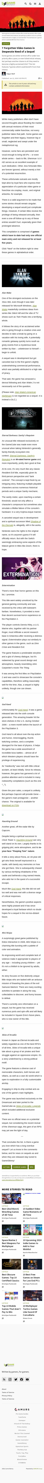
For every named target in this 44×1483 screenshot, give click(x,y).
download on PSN (10, 805)
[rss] (4, 1379)
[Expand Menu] (35, 3)
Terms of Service (8, 1392)
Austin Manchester (30, 1252)
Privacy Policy (7, 1396)
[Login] (39, 3)
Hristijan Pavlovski (9, 1218)
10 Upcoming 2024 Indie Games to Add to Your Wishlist (32, 1245)
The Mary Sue (22, 1450)
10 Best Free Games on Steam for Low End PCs (31, 1277)
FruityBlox (22, 1456)
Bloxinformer (22, 1459)
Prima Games (22, 1427)
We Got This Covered (22, 1433)
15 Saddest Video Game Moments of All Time (32, 1211)
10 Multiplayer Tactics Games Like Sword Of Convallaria (30, 1310)
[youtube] (27, 1379)
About (4, 1389)
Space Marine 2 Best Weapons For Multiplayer (11, 1243)
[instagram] (10, 1379)
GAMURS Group (37, 1469)
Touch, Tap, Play (22, 1453)
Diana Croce (27, 1318)
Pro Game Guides (22, 1414)
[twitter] (15, 1379)
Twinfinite (22, 1417)
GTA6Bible (22, 1463)
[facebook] (21, 1379)
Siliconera (22, 1430)
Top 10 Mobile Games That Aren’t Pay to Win (11, 1308)
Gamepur (22, 1420)
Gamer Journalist (22, 1440)
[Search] (25, 3)
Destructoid (22, 1437)
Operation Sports (22, 1446)
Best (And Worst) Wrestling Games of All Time (10, 1211)
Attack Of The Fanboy (22, 1424)
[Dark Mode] (30, 3)
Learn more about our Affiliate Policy (13, 1180)
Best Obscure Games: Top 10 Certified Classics (10, 1277)
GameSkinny (22, 1443)
